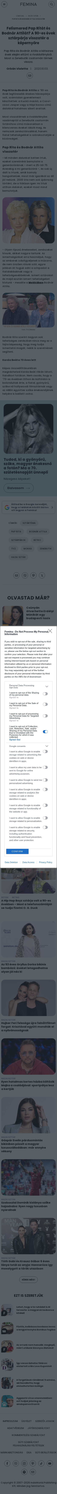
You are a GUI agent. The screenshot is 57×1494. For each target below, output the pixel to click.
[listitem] (28, 686)
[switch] (45, 693)
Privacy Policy (45, 862)
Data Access (28, 862)
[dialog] (28, 747)
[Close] (51, 632)
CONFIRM (17, 851)
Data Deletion (11, 862)
